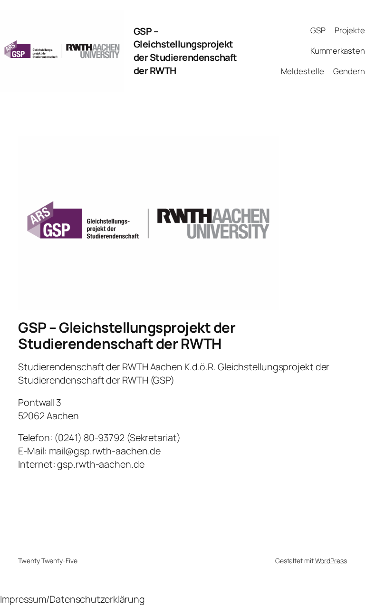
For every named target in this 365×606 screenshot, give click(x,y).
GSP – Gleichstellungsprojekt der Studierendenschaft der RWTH (185, 51)
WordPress (331, 560)
